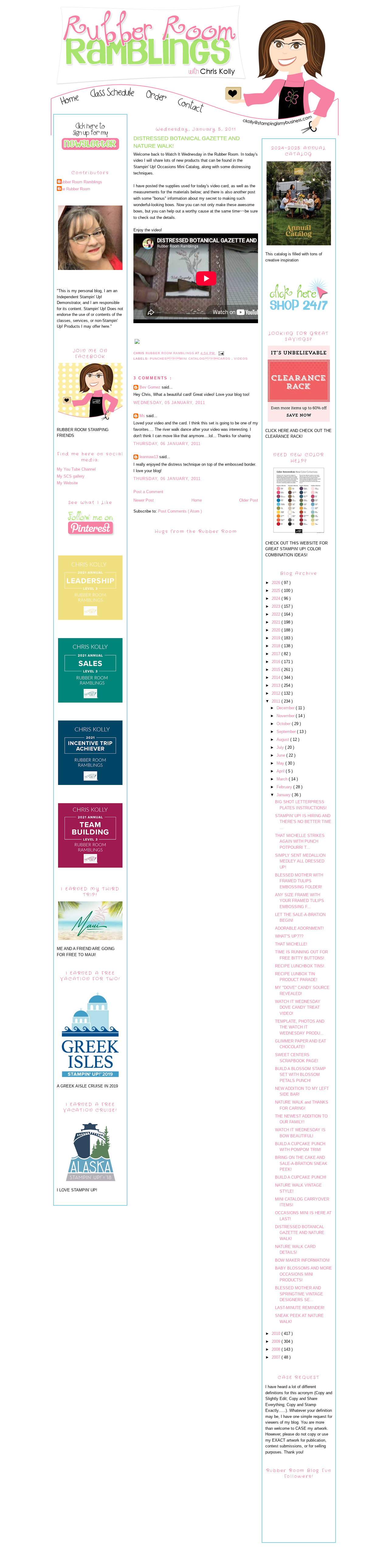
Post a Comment (148, 491)
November (286, 716)
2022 (276, 614)
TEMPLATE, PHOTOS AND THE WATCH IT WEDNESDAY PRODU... (299, 1027)
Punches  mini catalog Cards (190, 358)
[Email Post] (221, 353)
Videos (241, 358)
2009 (276, 1341)
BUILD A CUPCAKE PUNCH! (300, 1177)
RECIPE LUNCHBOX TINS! (299, 966)
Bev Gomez (150, 387)
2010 (276, 1333)
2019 (276, 638)
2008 (276, 1349)
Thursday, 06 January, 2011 (167, 443)
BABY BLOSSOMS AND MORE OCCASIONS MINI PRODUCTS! (303, 1274)
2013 (276, 685)
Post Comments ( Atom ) (180, 511)
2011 (276, 701)
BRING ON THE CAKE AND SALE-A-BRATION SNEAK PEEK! (301, 1163)
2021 (276, 622)
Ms (142, 415)
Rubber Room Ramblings (80, 182)
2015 (276, 669)
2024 (276, 598)
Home (196, 500)
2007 (276, 1357)
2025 (276, 590)
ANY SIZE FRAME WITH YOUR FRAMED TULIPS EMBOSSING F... (299, 901)
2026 (276, 582)
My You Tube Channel (76, 469)
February (285, 787)
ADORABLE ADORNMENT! (299, 928)
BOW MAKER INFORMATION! (302, 1260)
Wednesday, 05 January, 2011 (169, 402)
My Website (67, 483)
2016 (276, 661)
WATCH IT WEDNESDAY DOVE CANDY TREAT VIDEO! (297, 1007)
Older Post (248, 500)
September (287, 731)
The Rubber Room (74, 189)
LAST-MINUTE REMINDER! (300, 1307)
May (281, 763)
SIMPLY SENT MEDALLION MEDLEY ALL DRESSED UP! (300, 861)
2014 (276, 677)
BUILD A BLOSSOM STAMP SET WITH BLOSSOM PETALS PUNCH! (300, 1074)
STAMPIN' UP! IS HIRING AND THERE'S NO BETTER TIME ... (303, 822)
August (283, 739)
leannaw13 (149, 456)
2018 (276, 646)
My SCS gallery (70, 476)
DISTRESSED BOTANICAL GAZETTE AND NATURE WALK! (299, 1233)
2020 (276, 630)
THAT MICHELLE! (291, 944)
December (286, 708)
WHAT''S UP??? (289, 936)
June (281, 755)
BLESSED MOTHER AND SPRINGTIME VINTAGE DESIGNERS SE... (299, 1294)
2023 (276, 606)
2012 (276, 693)
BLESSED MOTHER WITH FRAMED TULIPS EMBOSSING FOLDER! (299, 881)
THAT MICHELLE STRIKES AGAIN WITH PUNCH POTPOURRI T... (300, 841)
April (281, 771)
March (283, 779)
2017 (276, 653)
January (284, 795)
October (284, 723)
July (281, 747)
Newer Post (143, 500)
